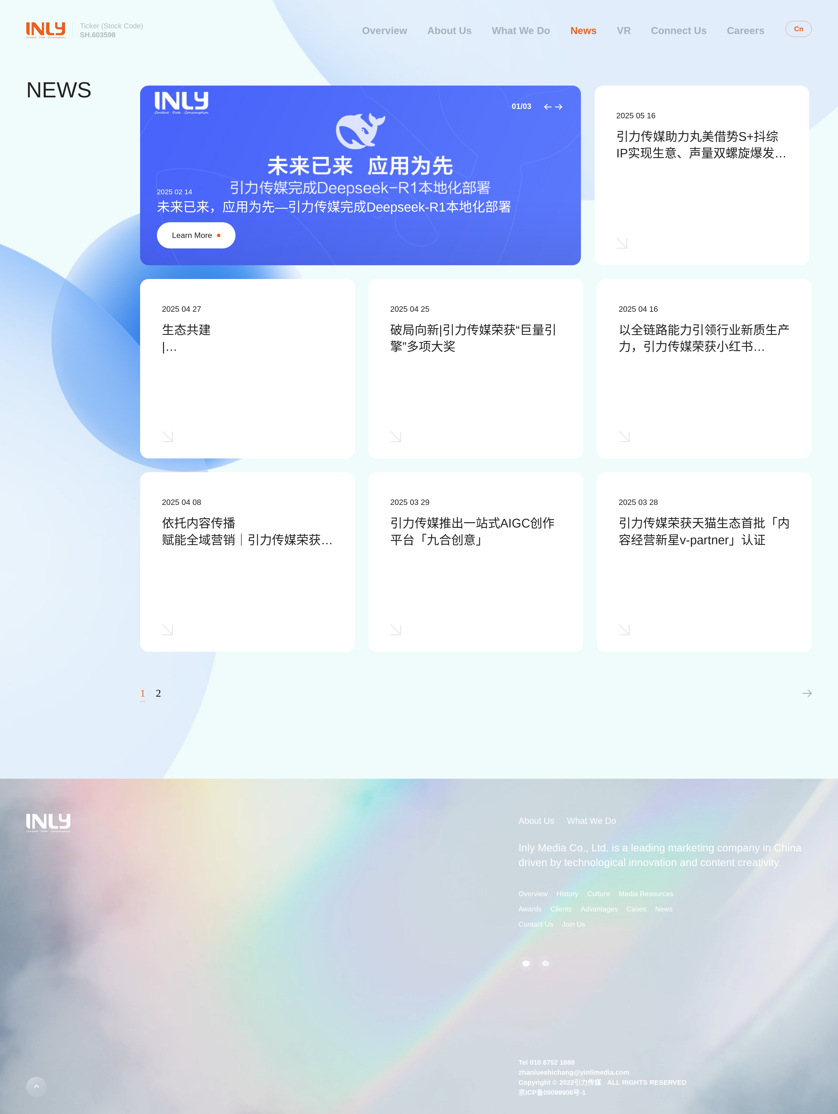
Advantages (599, 909)
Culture (598, 894)
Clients (561, 909)
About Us (449, 30)
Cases (636, 909)
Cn (799, 29)
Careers (746, 30)
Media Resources (646, 894)
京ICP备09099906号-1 (552, 1092)
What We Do (521, 30)
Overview (384, 30)
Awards (530, 909)
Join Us (573, 924)
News (583, 30)
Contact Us (536, 924)
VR (624, 30)
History (567, 894)
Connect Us (679, 30)
